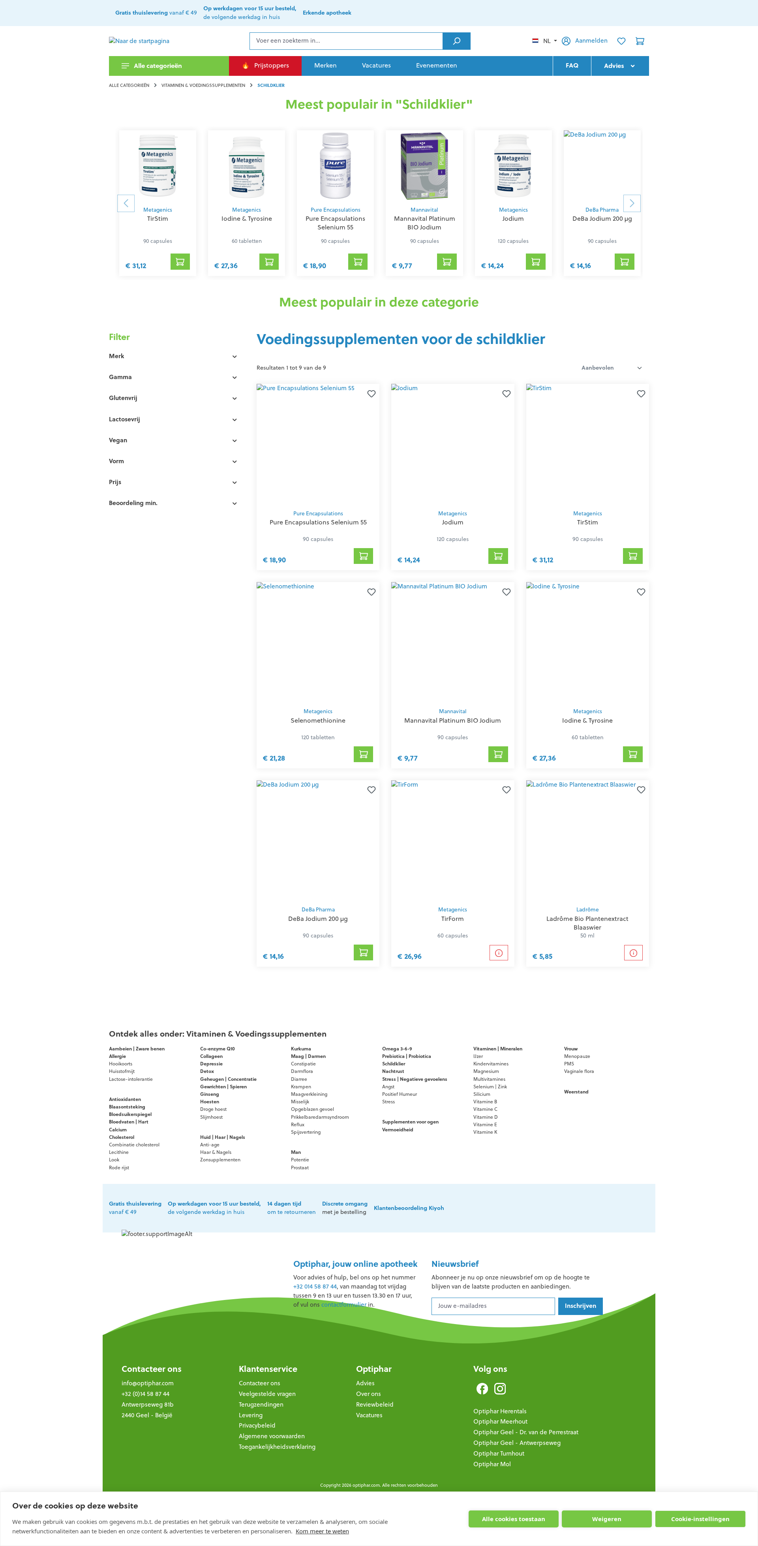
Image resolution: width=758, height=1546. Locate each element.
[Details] (499, 952)
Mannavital (424, 210)
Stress (388, 1101)
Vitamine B (485, 1101)
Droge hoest (213, 1109)
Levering (251, 1415)
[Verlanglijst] (621, 41)
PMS (569, 1063)
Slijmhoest (211, 1117)
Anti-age (210, 1144)
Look (114, 1159)
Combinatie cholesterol (134, 1144)
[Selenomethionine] (318, 642)
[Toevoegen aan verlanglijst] (369, 393)
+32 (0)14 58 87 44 (145, 1394)
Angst (388, 1086)
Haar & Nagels (215, 1152)
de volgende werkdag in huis (249, 12)
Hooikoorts (120, 1063)
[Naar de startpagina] (148, 41)
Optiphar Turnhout (498, 1453)
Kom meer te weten (322, 1531)
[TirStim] (157, 165)
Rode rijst (119, 1167)
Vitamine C (485, 1109)
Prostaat (300, 1167)
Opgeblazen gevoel (312, 1109)
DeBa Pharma (602, 210)
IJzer (478, 1056)
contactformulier (343, 1304)
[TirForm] (452, 841)
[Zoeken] (457, 41)
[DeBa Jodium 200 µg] (602, 165)
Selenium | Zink (490, 1086)
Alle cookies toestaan (513, 1519)
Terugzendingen (261, 1404)
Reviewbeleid (375, 1404)
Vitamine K (485, 1132)
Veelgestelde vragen (267, 1394)
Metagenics (157, 210)
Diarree (299, 1079)
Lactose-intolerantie (131, 1079)
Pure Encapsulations (335, 210)
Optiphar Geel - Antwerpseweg (517, 1443)
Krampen (301, 1086)
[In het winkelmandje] (180, 261)
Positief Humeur (399, 1094)
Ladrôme (587, 909)
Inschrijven (580, 1306)
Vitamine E (485, 1124)
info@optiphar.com (148, 1383)
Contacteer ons (152, 1369)
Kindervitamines (490, 1063)
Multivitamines (489, 1079)
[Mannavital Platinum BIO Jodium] (424, 165)
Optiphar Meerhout (500, 1421)
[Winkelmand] (640, 41)
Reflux (297, 1124)
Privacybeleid (257, 1425)
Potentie (300, 1159)
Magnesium (486, 1071)
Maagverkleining (309, 1094)
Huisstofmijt (122, 1071)
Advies (365, 1383)
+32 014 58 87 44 (315, 1286)
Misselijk (300, 1101)
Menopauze (577, 1056)
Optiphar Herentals (500, 1411)
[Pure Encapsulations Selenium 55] (335, 165)
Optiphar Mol (492, 1464)
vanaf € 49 (156, 13)
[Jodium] (513, 165)
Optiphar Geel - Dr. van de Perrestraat (525, 1432)
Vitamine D (485, 1117)
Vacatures (369, 1415)
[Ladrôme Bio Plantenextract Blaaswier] (587, 841)
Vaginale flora (579, 1071)
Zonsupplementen (220, 1159)
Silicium (481, 1094)
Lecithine (119, 1152)
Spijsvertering (306, 1132)
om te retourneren (291, 1208)
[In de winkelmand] (363, 556)
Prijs (115, 482)
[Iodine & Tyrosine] (246, 165)
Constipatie (303, 1063)
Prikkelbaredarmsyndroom (320, 1117)
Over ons (368, 1394)
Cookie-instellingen (700, 1519)
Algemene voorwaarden (272, 1436)
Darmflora (302, 1071)
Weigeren (606, 1519)
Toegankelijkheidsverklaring (277, 1447)
